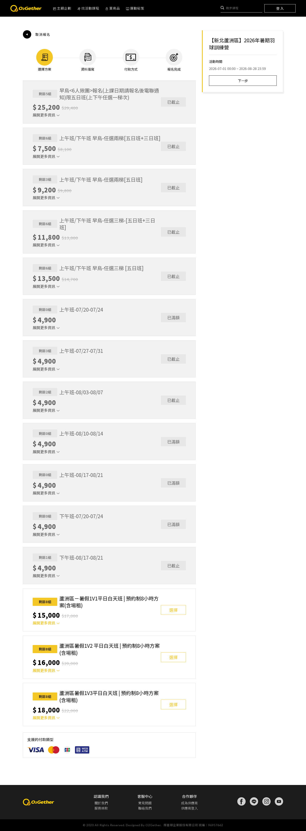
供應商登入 (189, 808)
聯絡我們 (145, 808)
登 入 (280, 8)
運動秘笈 (137, 8)
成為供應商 (189, 802)
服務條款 (101, 808)
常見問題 (145, 802)
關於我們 (101, 802)
